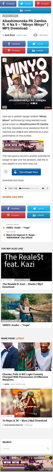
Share (4, 60)
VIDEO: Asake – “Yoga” (16, 325)
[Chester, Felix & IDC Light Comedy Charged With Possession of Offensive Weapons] (26, 356)
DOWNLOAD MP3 (12, 197)
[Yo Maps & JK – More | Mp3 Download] (26, 403)
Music (26, 280)
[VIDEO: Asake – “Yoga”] (26, 308)
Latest (18, 280)
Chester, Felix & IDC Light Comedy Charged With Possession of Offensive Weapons (25, 377)
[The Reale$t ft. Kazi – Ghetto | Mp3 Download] (26, 267)
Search (48, 449)
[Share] (26, 172)
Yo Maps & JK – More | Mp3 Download (24, 420)
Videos (14, 321)
